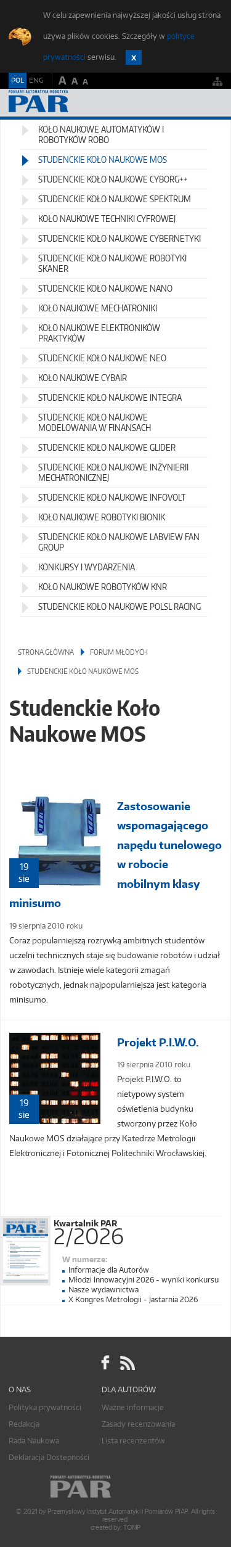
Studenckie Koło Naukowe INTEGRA (110, 397)
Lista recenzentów (133, 1440)
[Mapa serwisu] (217, 81)
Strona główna (46, 652)
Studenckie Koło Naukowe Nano (105, 288)
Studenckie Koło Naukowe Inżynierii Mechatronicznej (113, 472)
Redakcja (24, 1424)
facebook (105, 1363)
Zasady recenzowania (138, 1424)
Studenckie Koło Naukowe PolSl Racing (119, 606)
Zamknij (134, 57)
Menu (209, 102)
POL (17, 80)
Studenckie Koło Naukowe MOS (102, 159)
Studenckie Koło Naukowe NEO (102, 358)
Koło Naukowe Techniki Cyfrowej (107, 218)
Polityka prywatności (45, 1407)
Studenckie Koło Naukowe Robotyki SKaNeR (112, 263)
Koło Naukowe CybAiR (82, 377)
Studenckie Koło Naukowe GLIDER (107, 447)
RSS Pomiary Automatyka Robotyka (126, 1363)
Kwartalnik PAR (89, 1230)
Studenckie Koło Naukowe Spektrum (114, 199)
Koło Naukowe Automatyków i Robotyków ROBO (101, 134)
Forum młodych (119, 652)
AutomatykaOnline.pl (75, 102)
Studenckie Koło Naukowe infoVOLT (111, 497)
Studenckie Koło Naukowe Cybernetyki (119, 238)
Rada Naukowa (34, 1440)
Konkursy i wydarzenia (86, 567)
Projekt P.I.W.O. (158, 1042)
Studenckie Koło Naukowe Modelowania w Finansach (94, 422)
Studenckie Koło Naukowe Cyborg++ (113, 179)
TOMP (131, 1528)
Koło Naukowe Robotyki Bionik (101, 517)
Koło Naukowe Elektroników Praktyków (99, 332)
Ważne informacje (133, 1407)
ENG (36, 80)
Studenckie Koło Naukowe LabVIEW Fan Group (119, 541)
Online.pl (116, 1486)
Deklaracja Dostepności (49, 1457)
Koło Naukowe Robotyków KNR (102, 586)
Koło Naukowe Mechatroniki (97, 308)
